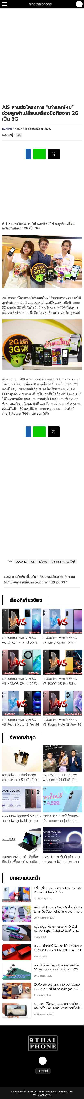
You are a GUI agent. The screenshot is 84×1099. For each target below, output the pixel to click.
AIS (19, 135)
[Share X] (54, 154)
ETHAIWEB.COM (42, 1095)
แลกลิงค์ (43, 1071)
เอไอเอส (43, 562)
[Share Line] (39, 154)
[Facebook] (43, 1061)
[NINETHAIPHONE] (40, 4)
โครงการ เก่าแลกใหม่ (63, 562)
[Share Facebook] (28, 154)
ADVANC (21, 562)
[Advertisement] (42, 52)
